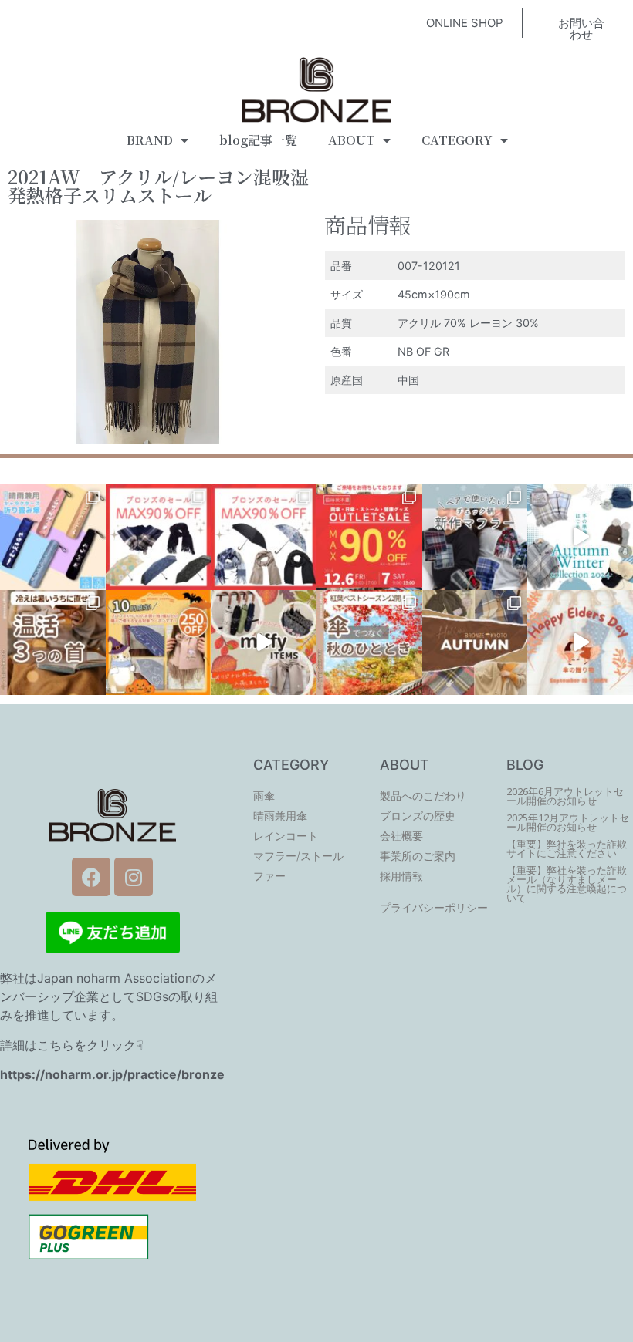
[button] (465, 23)
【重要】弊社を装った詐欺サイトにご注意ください (566, 849)
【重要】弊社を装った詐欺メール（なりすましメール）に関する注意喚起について (566, 884)
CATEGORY (457, 140)
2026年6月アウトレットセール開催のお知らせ (565, 796)
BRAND (150, 140)
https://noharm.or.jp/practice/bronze (112, 1074)
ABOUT (351, 140)
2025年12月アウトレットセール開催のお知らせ (567, 822)
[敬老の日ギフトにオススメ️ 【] (580, 643)
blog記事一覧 (258, 140)
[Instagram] (133, 877)
